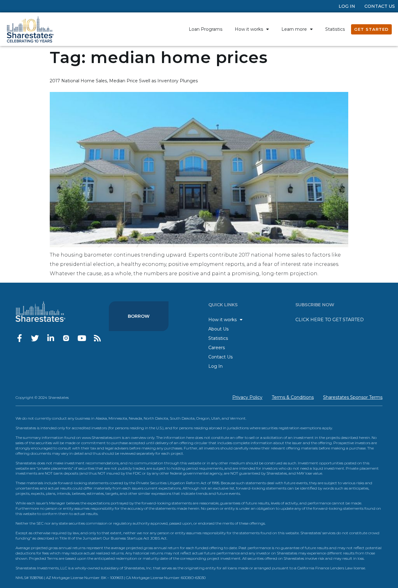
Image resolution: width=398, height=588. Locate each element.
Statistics (335, 29)
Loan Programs (205, 29)
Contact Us (379, 6)
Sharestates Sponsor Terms (352, 397)
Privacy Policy (247, 397)
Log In (347, 6)
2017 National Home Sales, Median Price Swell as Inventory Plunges (124, 81)
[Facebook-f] (19, 338)
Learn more (294, 29)
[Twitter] (35, 338)
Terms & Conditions (293, 397)
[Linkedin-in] (50, 338)
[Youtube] (82, 338)
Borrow (139, 316)
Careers (216, 347)
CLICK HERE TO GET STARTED (329, 319)
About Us (218, 329)
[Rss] (97, 338)
